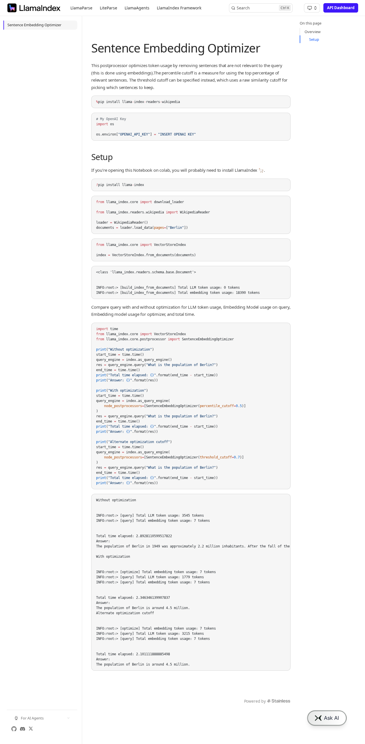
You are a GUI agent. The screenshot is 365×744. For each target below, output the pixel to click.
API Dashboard (340, 7)
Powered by (255, 701)
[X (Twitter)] (31, 728)
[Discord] (22, 728)
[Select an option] (312, 8)
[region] (191, 582)
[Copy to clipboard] (283, 102)
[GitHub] (14, 728)
